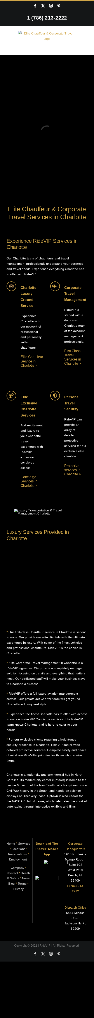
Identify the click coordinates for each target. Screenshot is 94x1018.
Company (17, 867)
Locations (18, 849)
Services (24, 843)
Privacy (18, 889)
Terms (22, 883)
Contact (12, 873)
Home (11, 843)
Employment (18, 859)
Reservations (18, 854)
